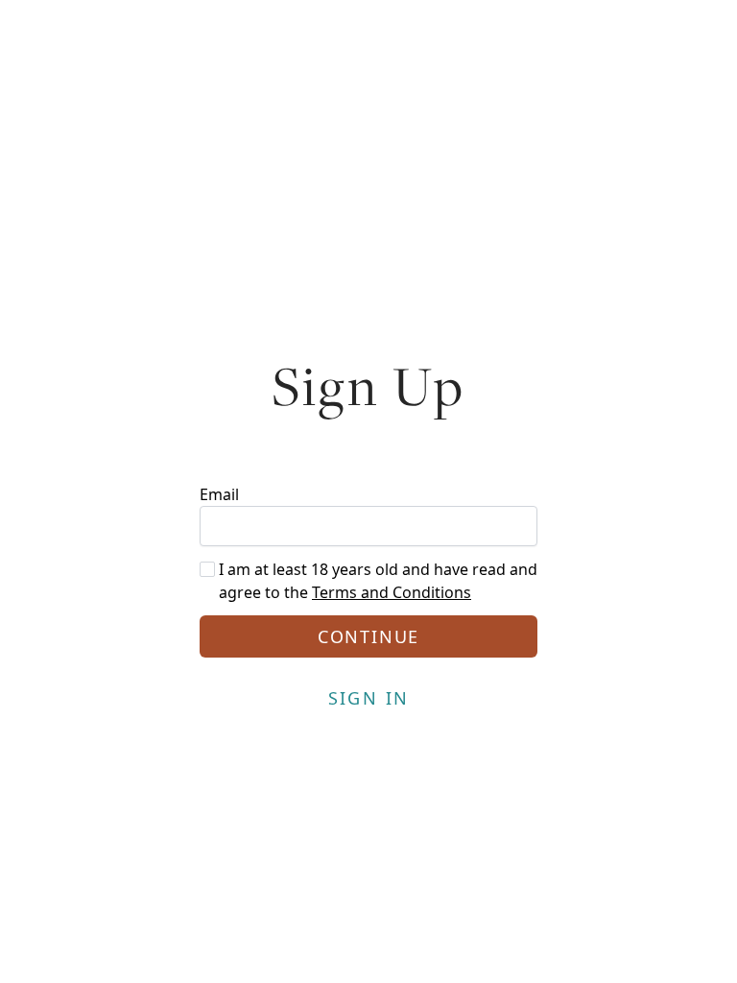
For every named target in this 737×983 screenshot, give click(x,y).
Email (219, 494)
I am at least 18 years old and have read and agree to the (378, 581)
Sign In (369, 697)
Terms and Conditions (391, 592)
